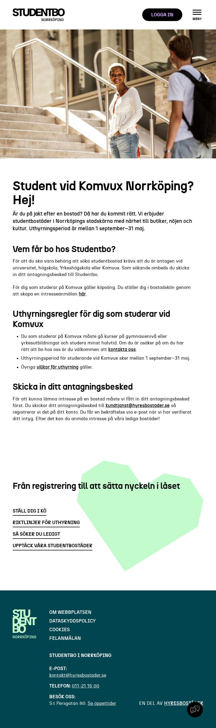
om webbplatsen (70, 612)
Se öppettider (102, 703)
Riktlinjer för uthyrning (46, 522)
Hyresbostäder (183, 703)
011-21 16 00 (85, 686)
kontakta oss (122, 349)
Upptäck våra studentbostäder (52, 546)
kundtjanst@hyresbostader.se (138, 405)
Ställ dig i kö (29, 511)
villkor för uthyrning (57, 367)
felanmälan (65, 638)
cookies (59, 629)
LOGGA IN (162, 15)
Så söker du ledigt (36, 534)
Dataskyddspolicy (72, 621)
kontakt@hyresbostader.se (77, 675)
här (82, 294)
